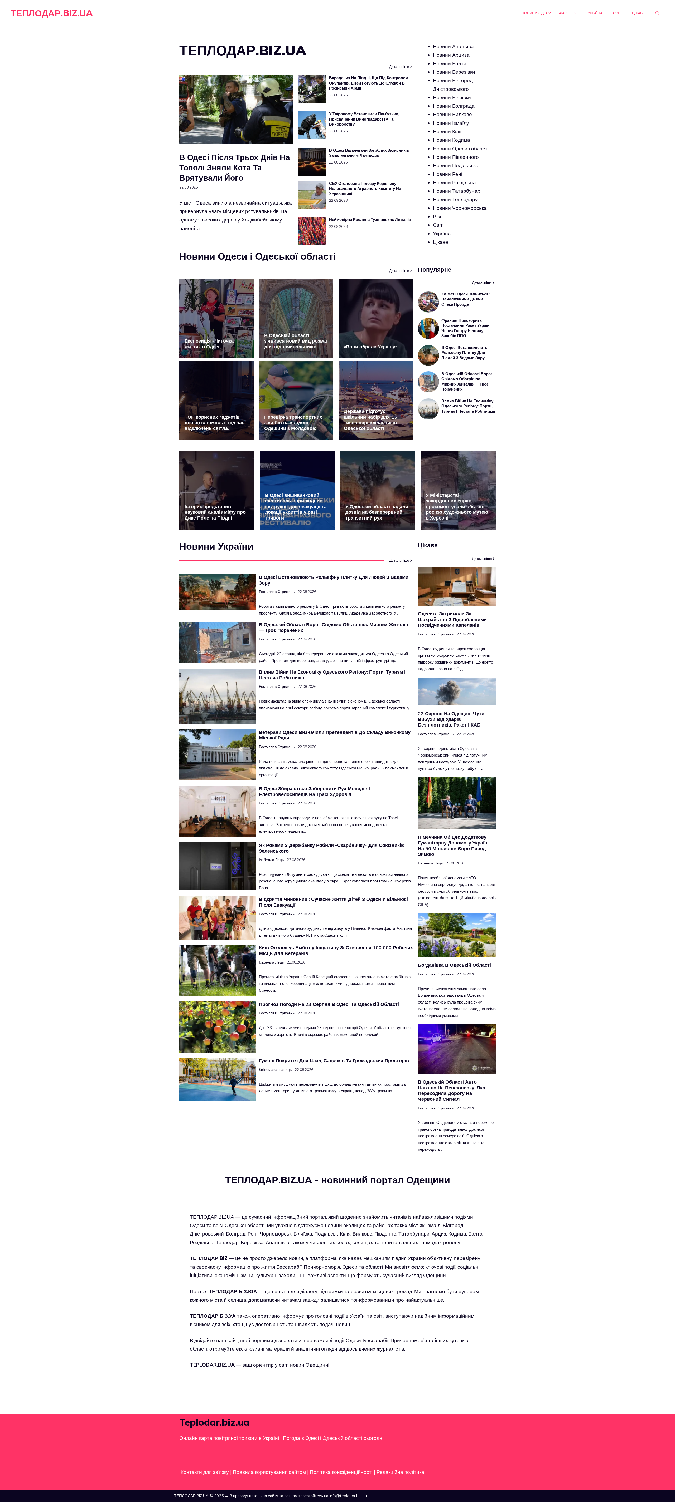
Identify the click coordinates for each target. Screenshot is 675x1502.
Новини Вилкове (452, 114)
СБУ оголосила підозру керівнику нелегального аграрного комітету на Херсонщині (365, 188)
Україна (594, 13)
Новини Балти (449, 63)
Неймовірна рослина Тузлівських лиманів (370, 219)
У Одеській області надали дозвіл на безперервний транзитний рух (376, 512)
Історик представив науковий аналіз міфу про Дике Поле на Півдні (215, 512)
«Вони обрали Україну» (370, 347)
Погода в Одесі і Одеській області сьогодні (333, 1438)
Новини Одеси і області (546, 13)
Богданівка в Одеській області (454, 965)
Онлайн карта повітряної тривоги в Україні (229, 1438)
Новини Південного (456, 157)
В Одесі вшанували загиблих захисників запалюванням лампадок (369, 153)
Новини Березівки (454, 72)
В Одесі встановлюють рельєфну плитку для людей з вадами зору (464, 352)
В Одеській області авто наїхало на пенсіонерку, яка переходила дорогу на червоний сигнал (451, 1090)
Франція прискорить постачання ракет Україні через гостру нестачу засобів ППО (465, 328)
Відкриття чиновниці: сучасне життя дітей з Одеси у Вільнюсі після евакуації (333, 902)
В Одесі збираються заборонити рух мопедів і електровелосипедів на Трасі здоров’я (314, 791)
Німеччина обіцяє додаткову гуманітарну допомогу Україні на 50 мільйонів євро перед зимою (453, 845)
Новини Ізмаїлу (451, 123)
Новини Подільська (456, 165)
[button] (657, 13)
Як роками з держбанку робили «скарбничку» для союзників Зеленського (331, 848)
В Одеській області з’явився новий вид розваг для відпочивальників (296, 341)
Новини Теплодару (455, 199)
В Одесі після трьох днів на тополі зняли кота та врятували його (234, 167)
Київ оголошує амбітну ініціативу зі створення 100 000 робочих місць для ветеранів (336, 950)
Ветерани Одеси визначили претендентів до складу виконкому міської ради (335, 735)
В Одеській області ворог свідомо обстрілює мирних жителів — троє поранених (466, 381)
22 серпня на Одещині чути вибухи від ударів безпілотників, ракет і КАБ (451, 719)
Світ (617, 13)
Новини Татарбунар (456, 191)
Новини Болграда (454, 106)
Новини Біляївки (452, 97)
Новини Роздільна (454, 182)
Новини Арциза (451, 55)
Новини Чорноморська (460, 208)
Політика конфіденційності (341, 1472)
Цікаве (638, 13)
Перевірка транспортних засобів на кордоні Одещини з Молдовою (293, 422)
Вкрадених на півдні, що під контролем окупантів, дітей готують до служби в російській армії (368, 83)
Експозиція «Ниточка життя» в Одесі (209, 344)
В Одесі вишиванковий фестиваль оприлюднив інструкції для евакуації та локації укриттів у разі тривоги (296, 506)
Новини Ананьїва (453, 46)
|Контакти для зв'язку (204, 1472)
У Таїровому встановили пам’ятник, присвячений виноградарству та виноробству (364, 119)
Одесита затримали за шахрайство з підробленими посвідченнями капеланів (452, 619)
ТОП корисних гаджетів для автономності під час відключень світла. (214, 422)
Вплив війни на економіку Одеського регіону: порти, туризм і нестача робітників (468, 406)
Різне (439, 216)
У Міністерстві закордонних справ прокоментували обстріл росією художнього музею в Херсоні (457, 506)
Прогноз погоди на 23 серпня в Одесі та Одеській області (329, 1004)
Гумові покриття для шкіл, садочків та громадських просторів (334, 1061)
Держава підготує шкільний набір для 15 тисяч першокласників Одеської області (370, 419)
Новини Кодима (451, 140)
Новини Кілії (447, 131)
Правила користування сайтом (270, 1472)
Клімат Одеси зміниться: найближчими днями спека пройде (465, 299)
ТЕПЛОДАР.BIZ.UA (52, 13)
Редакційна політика (400, 1472)
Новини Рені (447, 174)
